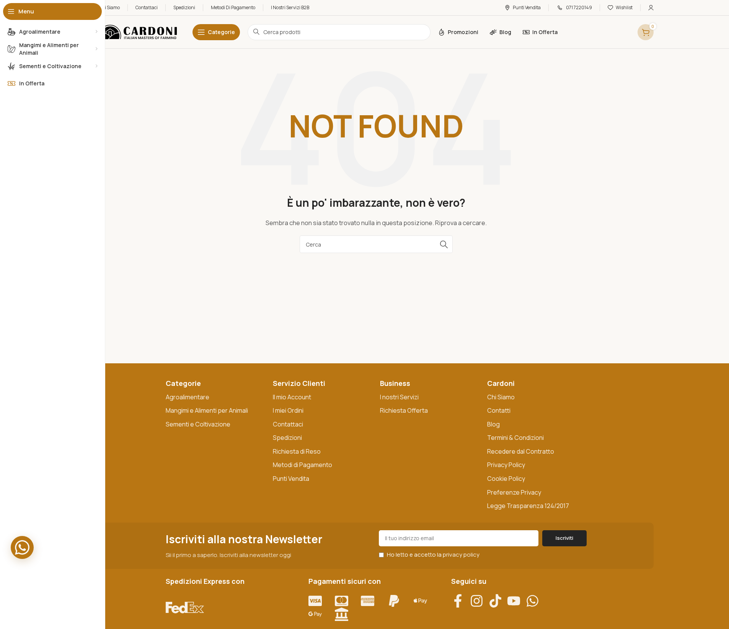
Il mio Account (292, 397)
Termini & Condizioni (515, 437)
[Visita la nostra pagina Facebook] (460, 601)
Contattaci (288, 424)
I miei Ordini (288, 410)
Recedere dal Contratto (520, 451)
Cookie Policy (506, 478)
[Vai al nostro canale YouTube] (516, 601)
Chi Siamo (501, 397)
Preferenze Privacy (514, 492)
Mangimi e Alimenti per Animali (207, 410)
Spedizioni (287, 437)
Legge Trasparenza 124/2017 (528, 506)
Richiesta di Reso (297, 451)
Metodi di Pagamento (302, 465)
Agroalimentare (187, 397)
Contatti (498, 410)
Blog (493, 424)
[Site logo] (138, 32)
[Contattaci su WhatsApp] (535, 601)
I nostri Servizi (399, 397)
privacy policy (461, 555)
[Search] (444, 244)
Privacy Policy (506, 465)
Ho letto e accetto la (432, 555)
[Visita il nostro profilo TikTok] (498, 601)
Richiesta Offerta (404, 410)
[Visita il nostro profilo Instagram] (479, 601)
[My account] (650, 7)
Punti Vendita (291, 478)
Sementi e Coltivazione (198, 424)
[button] (22, 547)
